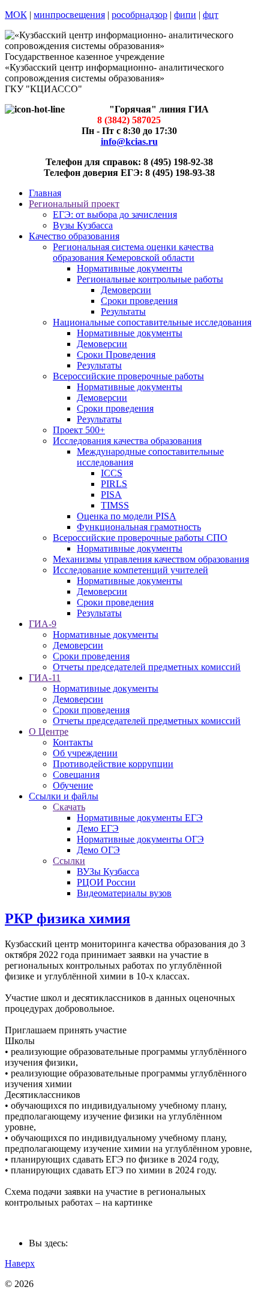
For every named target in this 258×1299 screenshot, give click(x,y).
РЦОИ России (106, 882)
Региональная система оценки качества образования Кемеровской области (133, 252)
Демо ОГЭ (98, 850)
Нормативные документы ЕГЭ (140, 818)
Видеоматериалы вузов (124, 893)
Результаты (123, 311)
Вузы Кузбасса (83, 225)
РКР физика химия (67, 918)
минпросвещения (69, 15)
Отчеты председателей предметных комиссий (147, 667)
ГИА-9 (42, 624)
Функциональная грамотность (139, 527)
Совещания (76, 774)
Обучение (73, 785)
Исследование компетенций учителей (130, 570)
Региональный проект (74, 204)
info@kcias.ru (129, 141)
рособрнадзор (139, 15)
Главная (45, 193)
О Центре (48, 731)
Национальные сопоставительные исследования (152, 322)
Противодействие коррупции (113, 764)
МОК (16, 15)
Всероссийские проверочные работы (128, 376)
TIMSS (115, 505)
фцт (210, 15)
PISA (111, 494)
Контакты (73, 742)
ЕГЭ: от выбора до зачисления (115, 214)
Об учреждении (85, 753)
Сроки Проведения (116, 354)
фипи (185, 15)
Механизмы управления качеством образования (151, 559)
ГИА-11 (45, 678)
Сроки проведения (139, 301)
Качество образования (74, 236)
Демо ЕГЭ (98, 828)
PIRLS (114, 484)
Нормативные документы (129, 268)
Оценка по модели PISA (126, 516)
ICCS (111, 473)
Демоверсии (126, 290)
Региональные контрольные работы (150, 279)
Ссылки (69, 861)
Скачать (69, 807)
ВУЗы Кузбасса (108, 871)
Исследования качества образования (127, 441)
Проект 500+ (79, 430)
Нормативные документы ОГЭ (140, 839)
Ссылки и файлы (63, 796)
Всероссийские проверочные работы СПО (140, 538)
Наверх (20, 1263)
